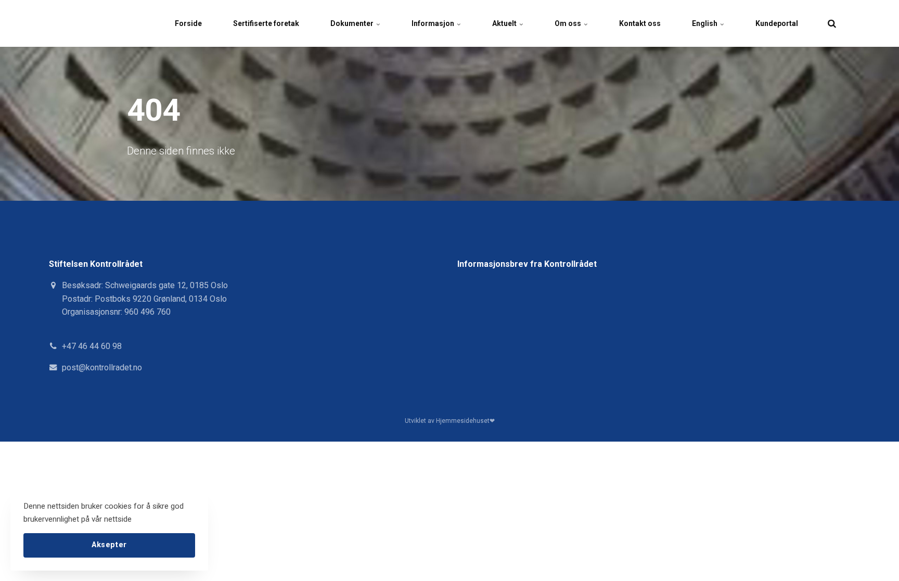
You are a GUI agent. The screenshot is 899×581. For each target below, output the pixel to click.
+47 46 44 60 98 (92, 346)
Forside (188, 23)
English (705, 23)
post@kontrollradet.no (102, 367)
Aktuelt (505, 23)
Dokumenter (352, 23)
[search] (832, 23)
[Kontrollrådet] (63, 23)
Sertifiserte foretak (266, 23)
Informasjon (434, 23)
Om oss (569, 23)
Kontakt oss (640, 23)
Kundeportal (776, 23)
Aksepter (109, 544)
